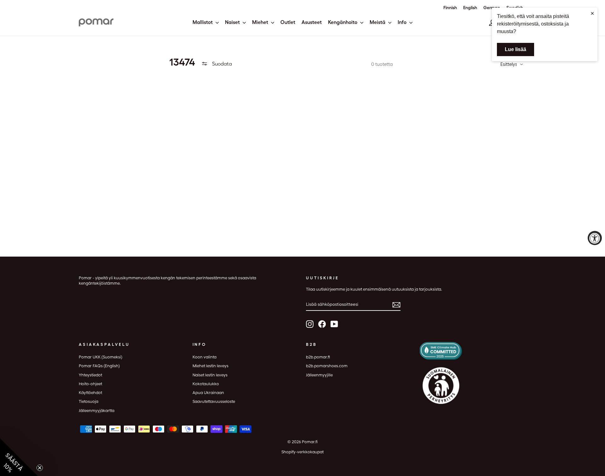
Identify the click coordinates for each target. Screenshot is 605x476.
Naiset (233, 22)
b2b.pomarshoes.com (327, 365)
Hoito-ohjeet (90, 383)
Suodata (221, 64)
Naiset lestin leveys (210, 375)
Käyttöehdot (90, 392)
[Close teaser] (40, 468)
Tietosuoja (88, 401)
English (470, 7)
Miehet (260, 22)
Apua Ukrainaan (208, 392)
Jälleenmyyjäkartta (96, 410)
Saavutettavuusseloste (214, 401)
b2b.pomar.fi (318, 357)
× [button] (592, 13)
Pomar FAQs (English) (99, 365)
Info (403, 22)
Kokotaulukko (206, 383)
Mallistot (203, 22)
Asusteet (312, 22)
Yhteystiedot (90, 375)
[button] (19, 457)
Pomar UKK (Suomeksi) (100, 357)
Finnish (450, 7)
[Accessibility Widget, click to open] (595, 238)
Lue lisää (515, 49)
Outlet (287, 22)
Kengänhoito (343, 22)
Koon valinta (204, 357)
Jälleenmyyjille (319, 375)
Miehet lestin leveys (210, 365)
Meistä (378, 22)
